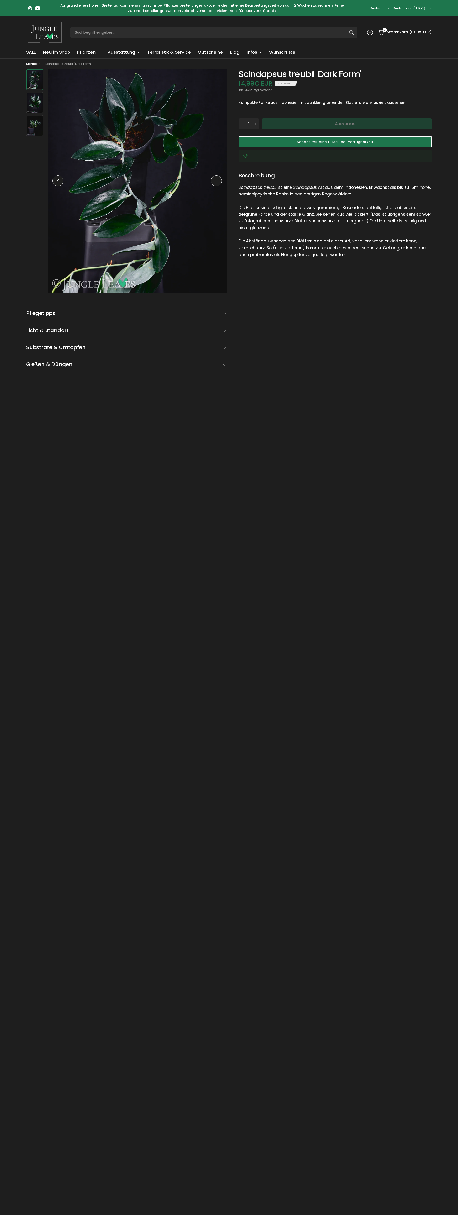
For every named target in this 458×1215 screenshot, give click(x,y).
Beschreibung (257, 175)
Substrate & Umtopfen (55, 347)
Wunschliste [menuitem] (282, 52)
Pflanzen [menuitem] (86, 52)
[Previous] (57, 180)
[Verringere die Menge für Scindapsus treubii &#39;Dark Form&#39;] (242, 124)
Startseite (33, 63)
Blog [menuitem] (234, 52)
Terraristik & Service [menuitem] (169, 52)
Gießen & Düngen (49, 364)
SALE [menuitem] (31, 52)
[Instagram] (30, 8)
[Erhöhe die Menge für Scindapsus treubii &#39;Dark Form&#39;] (255, 124)
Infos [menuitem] (252, 52)
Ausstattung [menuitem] (121, 52)
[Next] (216, 180)
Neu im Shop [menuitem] (56, 52)
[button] (335, 141)
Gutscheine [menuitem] (210, 52)
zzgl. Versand (262, 90)
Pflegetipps (40, 313)
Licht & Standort (47, 330)
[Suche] (351, 32)
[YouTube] (38, 8)
